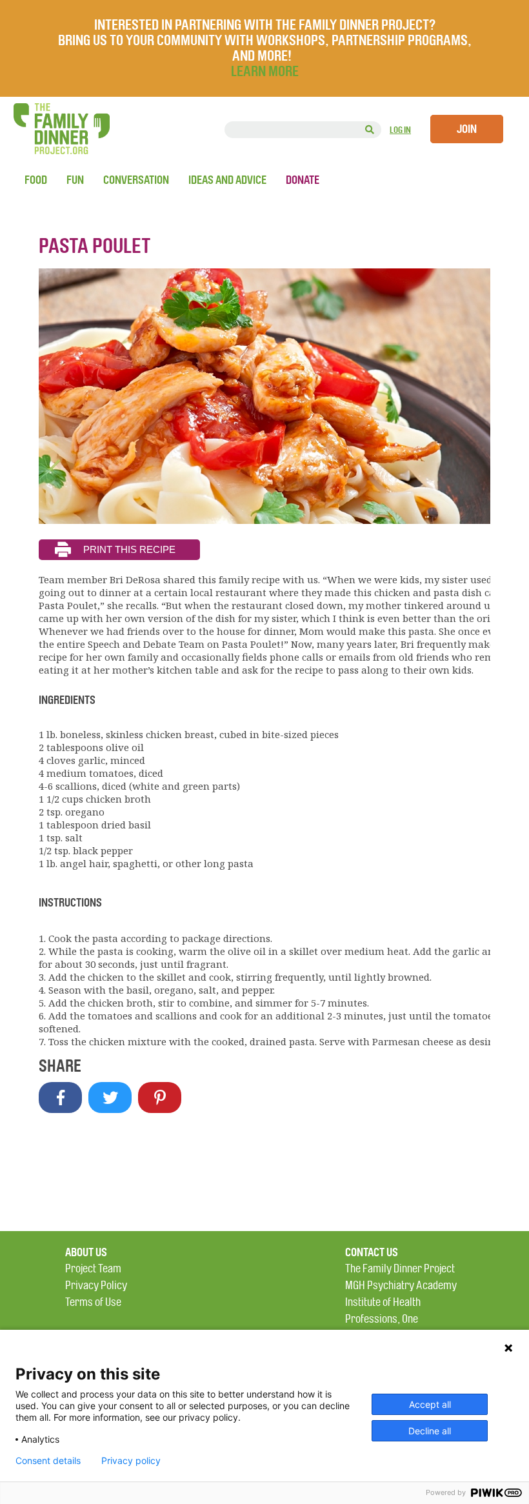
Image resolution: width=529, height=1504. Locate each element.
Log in (400, 130)
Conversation (136, 180)
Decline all (429, 1430)
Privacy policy (131, 1461)
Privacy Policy (96, 1285)
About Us (86, 1252)
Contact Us (371, 1252)
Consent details (48, 1461)
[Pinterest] (159, 1097)
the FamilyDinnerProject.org (61, 128)
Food (36, 180)
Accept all (430, 1404)
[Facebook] (60, 1097)
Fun (75, 180)
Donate (302, 180)
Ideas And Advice (227, 180)
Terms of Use (93, 1302)
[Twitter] (110, 1097)
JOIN (467, 129)
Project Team (93, 1269)
